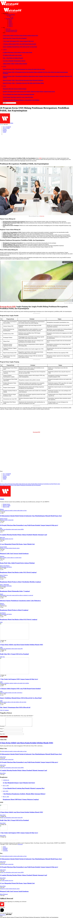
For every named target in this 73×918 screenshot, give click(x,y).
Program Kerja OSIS (8, 306)
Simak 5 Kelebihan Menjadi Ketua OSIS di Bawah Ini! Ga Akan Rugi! (20, 46)
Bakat (1, 537)
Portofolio (5, 849)
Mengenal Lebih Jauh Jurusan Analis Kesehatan (14, 88)
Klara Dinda (3, 773)
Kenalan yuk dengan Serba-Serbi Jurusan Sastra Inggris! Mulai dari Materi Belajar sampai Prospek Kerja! (29, 91)
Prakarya (6, 575)
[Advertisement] (36, 146)
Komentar (2, 726)
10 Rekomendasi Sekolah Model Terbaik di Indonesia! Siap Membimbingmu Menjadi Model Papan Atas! (31, 516)
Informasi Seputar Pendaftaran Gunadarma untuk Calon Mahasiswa (20, 600)
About (4, 846)
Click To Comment (4, 710)
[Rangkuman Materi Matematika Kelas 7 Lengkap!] (6, 585)
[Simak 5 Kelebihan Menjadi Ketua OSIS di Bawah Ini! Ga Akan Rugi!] (11, 692)
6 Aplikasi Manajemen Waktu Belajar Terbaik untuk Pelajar (17, 52)
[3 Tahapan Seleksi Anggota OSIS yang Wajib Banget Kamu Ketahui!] (14, 683)
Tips (1, 528)
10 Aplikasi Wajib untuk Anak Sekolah (12, 55)
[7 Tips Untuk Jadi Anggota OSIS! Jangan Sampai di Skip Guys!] (14, 673)
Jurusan (5, 518)
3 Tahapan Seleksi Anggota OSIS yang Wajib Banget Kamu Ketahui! (19, 44)
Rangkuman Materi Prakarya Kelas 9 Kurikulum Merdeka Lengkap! (20, 582)
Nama (2, 728)
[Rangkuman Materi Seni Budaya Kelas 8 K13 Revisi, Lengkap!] (6, 614)
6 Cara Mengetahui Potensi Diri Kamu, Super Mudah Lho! (17, 544)
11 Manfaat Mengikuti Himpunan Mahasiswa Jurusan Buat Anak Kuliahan (21, 100)
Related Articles (6, 504)
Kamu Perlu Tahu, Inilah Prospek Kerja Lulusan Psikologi (17, 563)
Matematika (6, 584)
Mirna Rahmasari (4, 894)
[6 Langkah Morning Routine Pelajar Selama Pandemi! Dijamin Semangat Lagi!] (12, 529)
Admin (11, 123)
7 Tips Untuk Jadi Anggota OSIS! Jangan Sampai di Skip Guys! (18, 41)
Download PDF (36, 432)
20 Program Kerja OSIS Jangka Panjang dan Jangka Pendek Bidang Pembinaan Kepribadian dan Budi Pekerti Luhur (30, 483)
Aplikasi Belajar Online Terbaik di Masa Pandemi (15, 63)
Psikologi (2, 556)
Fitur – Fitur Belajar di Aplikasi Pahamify (13, 58)
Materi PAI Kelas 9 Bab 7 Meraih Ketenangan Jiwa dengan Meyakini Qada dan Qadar (24, 69)
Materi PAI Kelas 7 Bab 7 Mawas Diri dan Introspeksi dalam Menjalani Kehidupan (23, 80)
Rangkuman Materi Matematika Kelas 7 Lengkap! (15, 591)
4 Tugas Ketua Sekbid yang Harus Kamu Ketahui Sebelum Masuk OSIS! (20, 35)
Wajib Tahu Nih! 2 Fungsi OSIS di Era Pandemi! (15, 38)
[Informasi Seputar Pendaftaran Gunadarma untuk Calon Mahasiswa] (16, 595)
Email (1, 731)
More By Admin (6, 505)
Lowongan (5, 850)
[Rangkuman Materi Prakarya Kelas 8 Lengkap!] (2, 604)
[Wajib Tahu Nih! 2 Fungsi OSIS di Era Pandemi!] (11, 648)
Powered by (3, 914)
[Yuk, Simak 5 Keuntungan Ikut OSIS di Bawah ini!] (13, 702)
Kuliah (5, 546)
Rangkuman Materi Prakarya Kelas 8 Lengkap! (14, 610)
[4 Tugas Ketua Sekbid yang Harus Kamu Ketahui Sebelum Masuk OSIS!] (14, 639)
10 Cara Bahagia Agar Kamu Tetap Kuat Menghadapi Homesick (18, 94)
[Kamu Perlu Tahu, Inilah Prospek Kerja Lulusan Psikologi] (10, 557)
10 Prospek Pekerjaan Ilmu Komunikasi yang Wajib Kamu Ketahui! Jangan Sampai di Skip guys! (29, 525)
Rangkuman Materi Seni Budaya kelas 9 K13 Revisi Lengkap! (18, 572)
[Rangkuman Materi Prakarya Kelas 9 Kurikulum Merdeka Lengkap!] (2, 576)
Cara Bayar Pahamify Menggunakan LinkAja (14, 60)
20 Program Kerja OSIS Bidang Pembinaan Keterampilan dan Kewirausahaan (20, 485)
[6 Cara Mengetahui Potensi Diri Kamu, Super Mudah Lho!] (6, 538)
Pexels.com (42, 216)
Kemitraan (5, 848)
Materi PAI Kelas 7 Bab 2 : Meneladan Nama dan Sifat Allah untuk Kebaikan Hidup (23, 83)
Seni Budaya (6, 565)
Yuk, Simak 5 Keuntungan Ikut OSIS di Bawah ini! (15, 707)
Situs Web (2, 734)
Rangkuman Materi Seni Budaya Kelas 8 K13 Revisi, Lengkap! (18, 619)
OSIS (40, 158)
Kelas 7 (1, 584)
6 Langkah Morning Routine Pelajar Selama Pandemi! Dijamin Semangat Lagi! (23, 534)
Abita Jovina (3, 756)
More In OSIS (6, 506)
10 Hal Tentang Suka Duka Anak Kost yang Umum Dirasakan (18, 97)
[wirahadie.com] (10, 5)
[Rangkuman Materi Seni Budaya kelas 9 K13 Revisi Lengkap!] (6, 567)
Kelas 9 (1, 565)
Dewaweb (20, 844)
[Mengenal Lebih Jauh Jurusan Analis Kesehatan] (10, 548)
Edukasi (2, 509)
